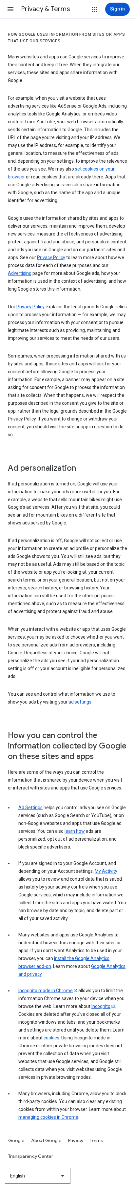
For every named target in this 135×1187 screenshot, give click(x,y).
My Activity (106, 871)
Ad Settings (30, 807)
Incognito (100, 1006)
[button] (10, 9)
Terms (96, 1140)
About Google (46, 1140)
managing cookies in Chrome (48, 1117)
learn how (75, 831)
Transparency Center (30, 1156)
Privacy (76, 1140)
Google (16, 1140)
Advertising (19, 273)
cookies (51, 1037)
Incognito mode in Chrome (45, 990)
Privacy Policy (51, 257)
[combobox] (37, 1176)
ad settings (79, 702)
